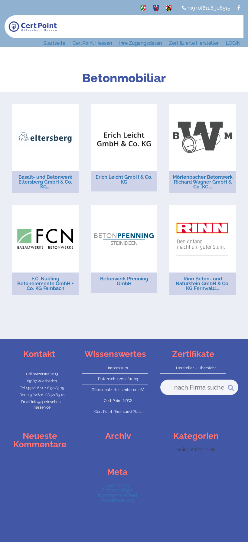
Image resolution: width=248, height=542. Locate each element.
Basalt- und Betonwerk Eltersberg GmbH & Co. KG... (45, 182)
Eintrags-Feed (117, 490)
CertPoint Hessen (92, 43)
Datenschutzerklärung (118, 379)
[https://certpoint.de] (143, 9)
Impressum (118, 368)
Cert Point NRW (118, 401)
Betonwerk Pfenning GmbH (124, 281)
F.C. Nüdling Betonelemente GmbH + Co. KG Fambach (45, 283)
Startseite (54, 43)
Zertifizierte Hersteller (194, 43)
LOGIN (233, 43)
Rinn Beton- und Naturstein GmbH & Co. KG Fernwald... (203, 283)
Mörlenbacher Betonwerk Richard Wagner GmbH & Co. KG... (203, 182)
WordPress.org (117, 500)
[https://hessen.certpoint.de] (156, 9)
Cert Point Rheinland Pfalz (118, 412)
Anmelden (117, 485)
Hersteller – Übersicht (196, 368)
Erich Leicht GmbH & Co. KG (124, 179)
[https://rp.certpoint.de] (168, 9)
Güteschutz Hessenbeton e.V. (118, 390)
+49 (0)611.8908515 (208, 8)
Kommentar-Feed (117, 495)
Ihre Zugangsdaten (140, 43)
